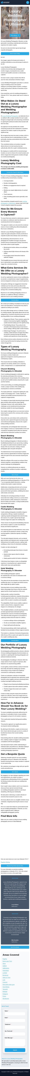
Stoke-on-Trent (6, 977)
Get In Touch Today (15, 53)
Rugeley (3, 862)
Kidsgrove (5, 994)
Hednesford (6, 970)
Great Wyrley (6, 987)
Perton (4, 996)
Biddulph (5, 991)
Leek (4, 980)
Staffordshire (6, 968)
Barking (8, 862)
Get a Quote (14, 35)
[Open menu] (27, 2)
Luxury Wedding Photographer (10, 116)
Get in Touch (15, 474)
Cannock (5, 982)
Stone (4, 963)
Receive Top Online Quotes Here (15, 865)
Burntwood (5, 975)
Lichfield (5, 973)
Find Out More (15, 300)
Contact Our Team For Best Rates (15, 172)
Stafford (5, 966)
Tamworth (5, 989)
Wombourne (6, 998)
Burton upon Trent (7, 961)
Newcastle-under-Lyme (9, 984)
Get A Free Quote (15, 947)
